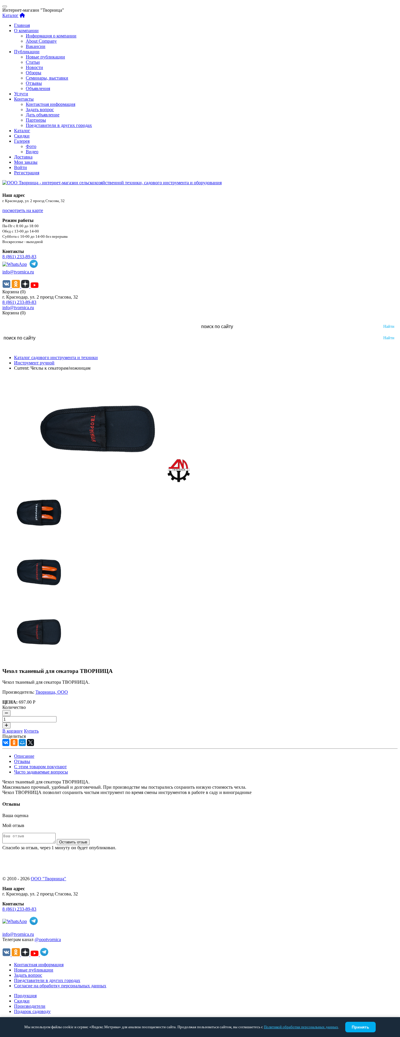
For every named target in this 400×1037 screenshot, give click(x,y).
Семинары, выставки (47, 77)
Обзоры (33, 72)
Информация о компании (51, 35)
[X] (30, 742)
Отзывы (34, 83)
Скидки (22, 135)
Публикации (27, 51)
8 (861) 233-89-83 (19, 256)
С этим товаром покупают (40, 766)
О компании (26, 30)
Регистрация (26, 172)
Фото (31, 146)
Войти (20, 167)
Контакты (24, 99)
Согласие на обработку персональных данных (60, 985)
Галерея (22, 141)
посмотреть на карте (22, 210)
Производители (29, 1006)
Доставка (23, 156)
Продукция (25, 995)
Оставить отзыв (73, 842)
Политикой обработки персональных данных (301, 1027)
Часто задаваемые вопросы (41, 771)
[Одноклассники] (14, 742)
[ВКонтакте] (5, 742)
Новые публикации (45, 56)
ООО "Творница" (48, 878)
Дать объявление (42, 114)
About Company (41, 41)
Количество (14, 707)
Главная (22, 25)
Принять (360, 1027)
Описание (24, 756)
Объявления (38, 88)
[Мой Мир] (22, 742)
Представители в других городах (59, 125)
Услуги (21, 93)
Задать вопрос (40, 109)
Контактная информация (50, 104)
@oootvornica (48, 939)
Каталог (10, 15)
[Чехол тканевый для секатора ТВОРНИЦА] (97, 480)
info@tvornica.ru (18, 271)
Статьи (33, 62)
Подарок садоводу (32, 1011)
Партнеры (36, 120)
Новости (34, 67)
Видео (32, 151)
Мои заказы (25, 162)
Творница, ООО (51, 692)
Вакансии (35, 46)
